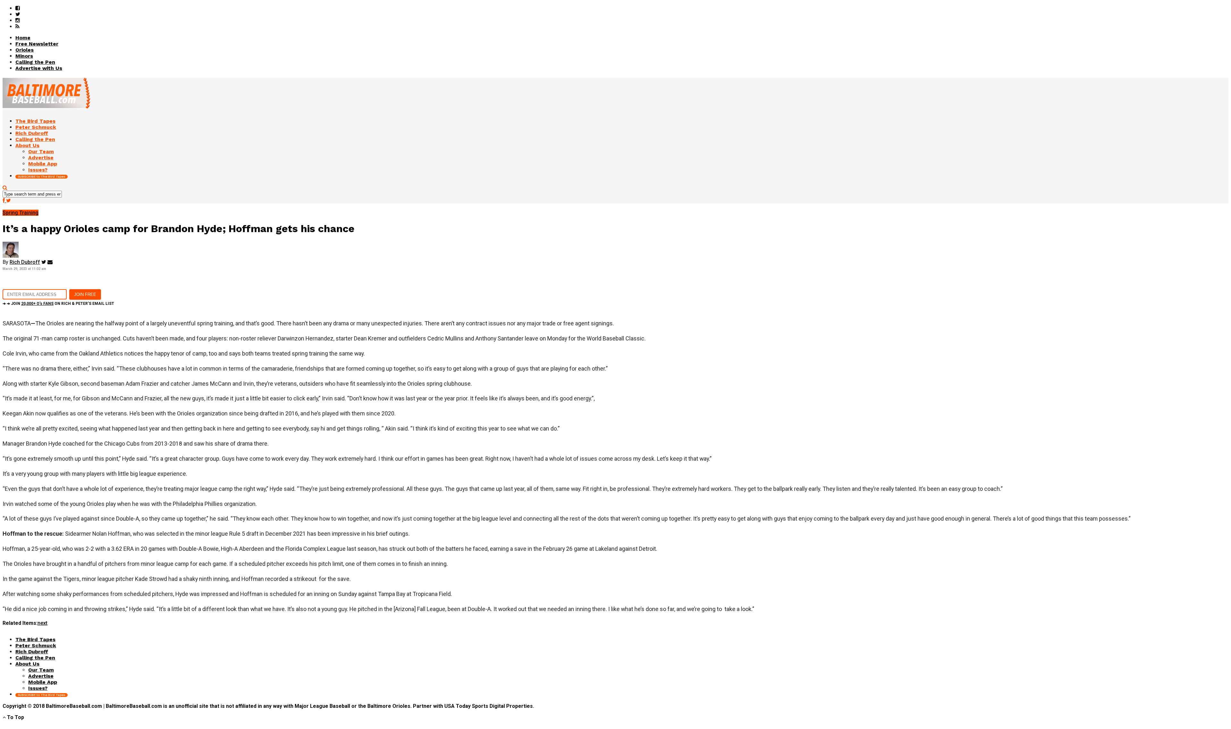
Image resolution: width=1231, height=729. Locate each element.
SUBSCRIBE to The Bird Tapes (41, 176)
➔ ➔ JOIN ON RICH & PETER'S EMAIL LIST (58, 303)
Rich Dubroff (25, 262)
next (42, 623)
